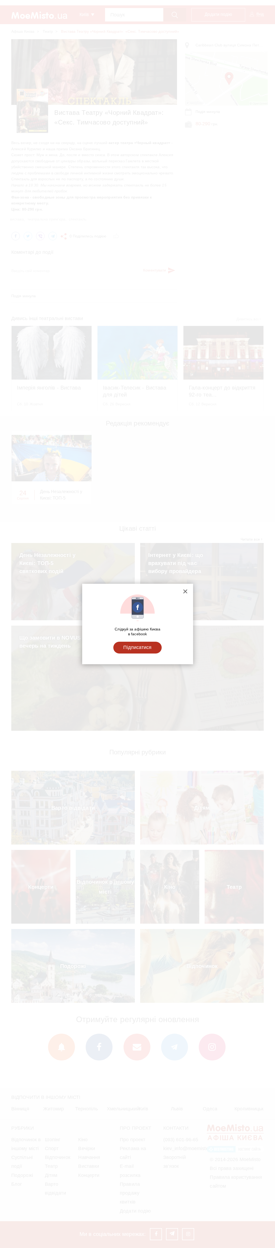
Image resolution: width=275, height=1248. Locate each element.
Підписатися (137, 647)
